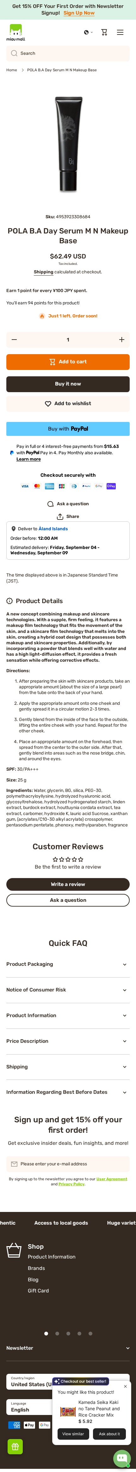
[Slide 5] (90, 1333)
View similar (73, 1433)
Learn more (28, 459)
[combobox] (68, 53)
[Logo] (15, 32)
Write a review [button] (68, 884)
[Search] (11, 53)
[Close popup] (125, 1386)
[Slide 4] (79, 1333)
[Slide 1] (46, 1333)
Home (11, 70)
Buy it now (68, 384)
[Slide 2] (57, 1333)
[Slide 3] (68, 1333)
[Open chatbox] (122, 1459)
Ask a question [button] (68, 900)
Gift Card (38, 1291)
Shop (36, 1246)
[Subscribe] (122, 1164)
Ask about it (109, 1433)
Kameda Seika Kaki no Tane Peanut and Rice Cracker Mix (99, 1408)
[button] (88, 32)
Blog (33, 1280)
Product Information (52, 1257)
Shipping (43, 272)
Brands (36, 1268)
